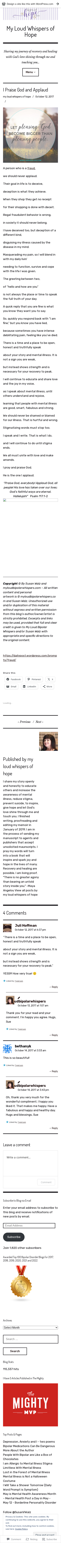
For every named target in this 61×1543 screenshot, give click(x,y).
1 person (19, 981)
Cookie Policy (21, 1529)
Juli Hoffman (26, 925)
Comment (46, 1182)
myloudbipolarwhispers (26, 1001)
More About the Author (18, 1450)
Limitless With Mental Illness (22, 1467)
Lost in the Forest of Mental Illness (26, 1472)
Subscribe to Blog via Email (17, 1200)
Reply (55, 987)
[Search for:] (30, 1339)
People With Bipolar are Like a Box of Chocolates (27, 1457)
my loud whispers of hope (17, 96)
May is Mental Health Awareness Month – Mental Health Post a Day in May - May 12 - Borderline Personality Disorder (29, 1498)
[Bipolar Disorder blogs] (21, 1301)
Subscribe (14, 1237)
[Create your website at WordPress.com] (30, 4)
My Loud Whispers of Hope (30, 31)
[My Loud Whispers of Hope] (30, 14)
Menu (29, 72)
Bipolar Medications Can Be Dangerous (29, 1446)
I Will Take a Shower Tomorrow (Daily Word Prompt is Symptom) (27, 1487)
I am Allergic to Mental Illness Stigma (27, 1463)
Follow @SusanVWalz (17, 1512)
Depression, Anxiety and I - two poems (29, 1441)
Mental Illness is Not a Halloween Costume (25, 1479)
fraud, (31, 168)
